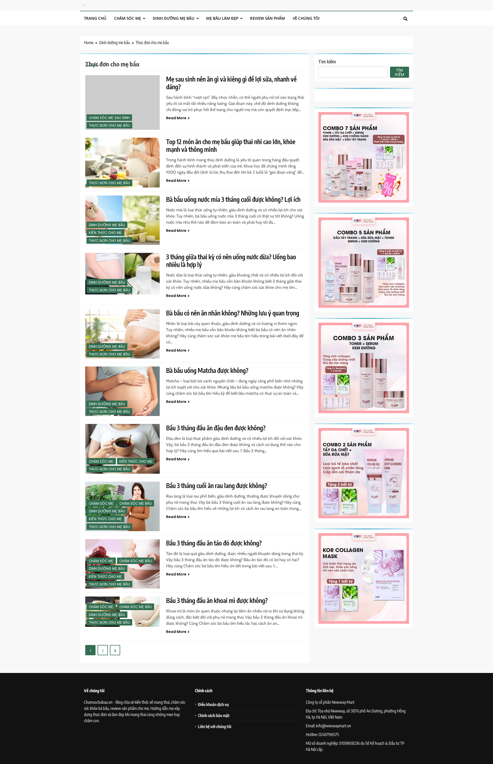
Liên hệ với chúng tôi (214, 726)
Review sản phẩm (267, 18)
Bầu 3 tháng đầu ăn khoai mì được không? (217, 600)
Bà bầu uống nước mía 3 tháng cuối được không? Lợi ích (233, 199)
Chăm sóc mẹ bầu (135, 503)
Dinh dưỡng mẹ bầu (173, 18)
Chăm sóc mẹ (127, 18)
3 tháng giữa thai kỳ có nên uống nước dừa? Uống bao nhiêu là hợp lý (231, 260)
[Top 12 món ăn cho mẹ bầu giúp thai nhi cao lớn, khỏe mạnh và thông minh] (122, 162)
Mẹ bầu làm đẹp (222, 18)
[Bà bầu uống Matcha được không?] (122, 391)
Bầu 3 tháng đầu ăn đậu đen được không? (216, 428)
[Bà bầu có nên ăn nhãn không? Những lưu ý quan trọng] (122, 334)
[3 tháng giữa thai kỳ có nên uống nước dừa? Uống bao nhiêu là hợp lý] (122, 273)
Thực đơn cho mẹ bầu (109, 125)
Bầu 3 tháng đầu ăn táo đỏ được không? (214, 543)
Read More (176, 118)
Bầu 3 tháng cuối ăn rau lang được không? (216, 485)
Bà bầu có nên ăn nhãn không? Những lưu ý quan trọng (232, 313)
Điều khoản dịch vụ (213, 704)
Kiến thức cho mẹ (105, 232)
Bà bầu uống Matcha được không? (207, 370)
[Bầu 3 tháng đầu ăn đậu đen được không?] (122, 448)
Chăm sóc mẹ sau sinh (109, 117)
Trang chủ (95, 18)
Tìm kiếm (327, 61)
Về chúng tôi (306, 18)
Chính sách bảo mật (214, 715)
